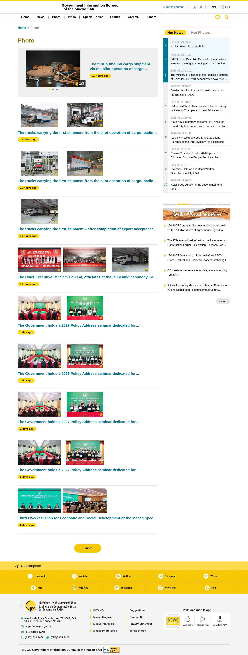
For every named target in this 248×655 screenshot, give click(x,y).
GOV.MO (98, 610)
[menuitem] (40, 17)
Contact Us (136, 617)
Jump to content (173, 7)
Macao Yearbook (103, 623)
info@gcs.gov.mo (35, 631)
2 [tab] (53, 89)
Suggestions (137, 610)
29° (214, 7)
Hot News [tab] (175, 33)
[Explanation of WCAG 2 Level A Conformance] (111, 649)
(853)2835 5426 (60, 637)
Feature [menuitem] (115, 17)
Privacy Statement (141, 623)
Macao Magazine (103, 617)
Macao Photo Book (105, 630)
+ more (223, 301)
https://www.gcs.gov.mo (38, 626)
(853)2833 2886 (34, 637)
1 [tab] (49, 89)
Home (22, 27)
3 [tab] (57, 89)
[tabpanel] (53, 68)
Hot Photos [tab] (200, 33)
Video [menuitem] (72, 17)
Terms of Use (138, 630)
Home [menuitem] (25, 17)
